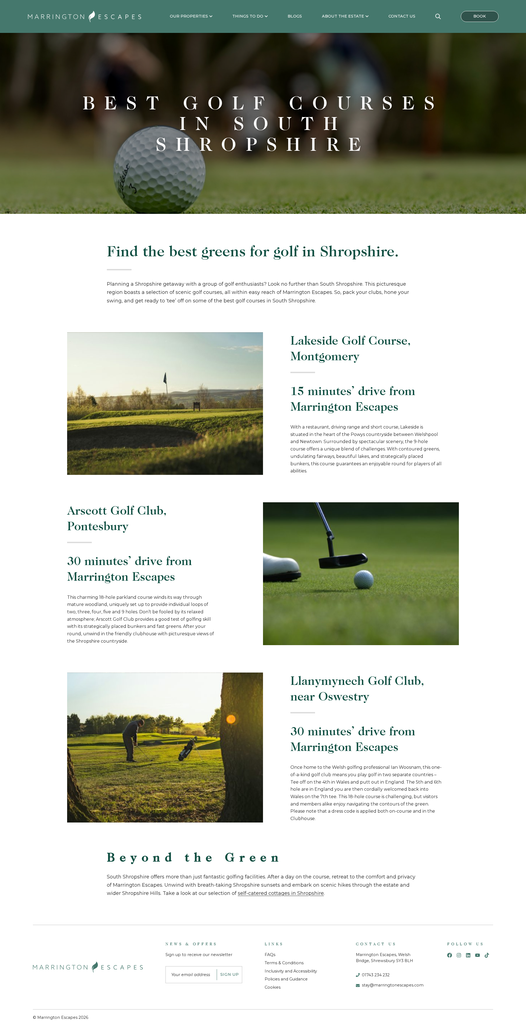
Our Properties (189, 16)
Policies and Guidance (286, 979)
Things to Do (247, 16)
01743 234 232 (376, 974)
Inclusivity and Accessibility (291, 971)
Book (479, 16)
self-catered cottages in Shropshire (281, 893)
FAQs (270, 954)
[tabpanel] (263, 123)
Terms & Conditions (284, 962)
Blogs (295, 16)
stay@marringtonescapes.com (393, 985)
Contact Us (401, 16)
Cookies (273, 987)
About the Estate (343, 16)
